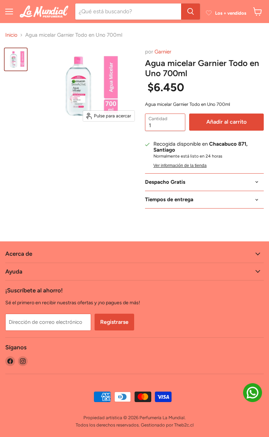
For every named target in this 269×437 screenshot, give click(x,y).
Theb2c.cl (184, 425)
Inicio (11, 35)
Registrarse (114, 322)
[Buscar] (190, 11)
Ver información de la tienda (180, 165)
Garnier (162, 52)
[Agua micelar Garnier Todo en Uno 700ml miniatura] (16, 59)
